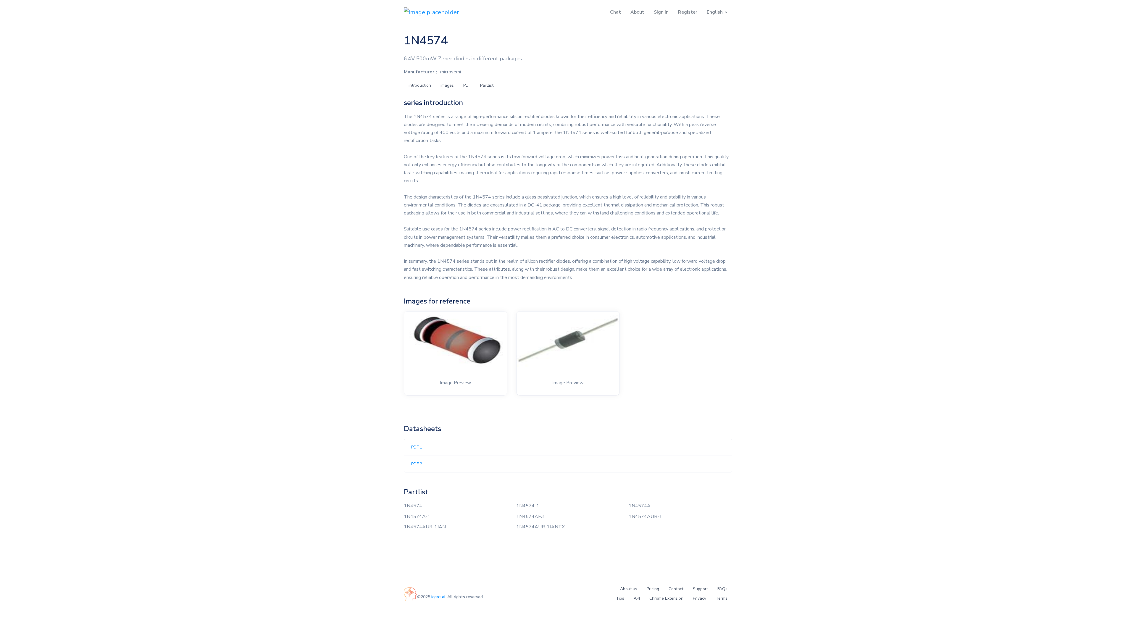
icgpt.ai (438, 597)
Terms (721, 598)
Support (700, 589)
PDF (467, 85)
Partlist (486, 85)
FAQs (722, 589)
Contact (676, 589)
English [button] (715, 12)
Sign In (661, 12)
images (447, 85)
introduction (420, 85)
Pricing (653, 589)
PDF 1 (416, 447)
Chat (615, 12)
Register (687, 12)
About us (628, 589)
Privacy (699, 598)
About (637, 12)
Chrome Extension (666, 598)
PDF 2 (416, 464)
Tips (620, 598)
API (637, 598)
